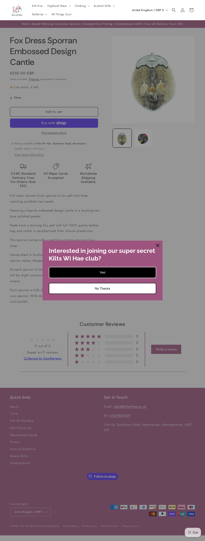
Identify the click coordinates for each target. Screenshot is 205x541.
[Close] (158, 245)
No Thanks (102, 288)
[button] (58, 6)
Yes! (103, 272)
